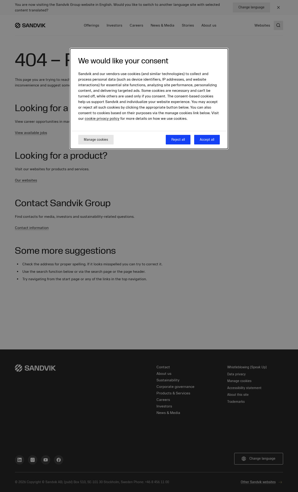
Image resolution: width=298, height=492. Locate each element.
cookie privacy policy (102, 118)
